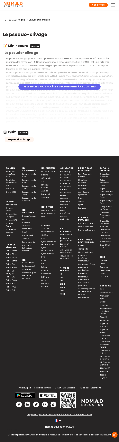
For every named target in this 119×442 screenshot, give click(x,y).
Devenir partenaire (64, 217)
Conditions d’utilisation (89, 435)
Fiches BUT (10, 283)
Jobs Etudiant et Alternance (66, 251)
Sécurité (103, 317)
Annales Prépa (9, 224)
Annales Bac (11, 205)
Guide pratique (104, 275)
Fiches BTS (10, 277)
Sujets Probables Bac (106, 189)
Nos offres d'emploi (42, 388)
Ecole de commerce (65, 200)
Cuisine (81, 245)
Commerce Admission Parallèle (105, 344)
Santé (80, 198)
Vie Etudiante (66, 234)
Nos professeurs (29, 216)
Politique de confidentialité (61, 435)
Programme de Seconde (29, 199)
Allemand (45, 197)
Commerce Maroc (105, 351)
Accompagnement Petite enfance (86, 290)
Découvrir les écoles (65, 194)
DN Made (45, 277)
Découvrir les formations (65, 182)
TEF (61, 280)
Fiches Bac (11, 264)
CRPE (102, 289)
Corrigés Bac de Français (106, 207)
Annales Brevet (9, 209)
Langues (82, 208)
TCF (62, 277)
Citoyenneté (27, 235)
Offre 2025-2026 (48, 210)
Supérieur (104, 267)
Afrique (25, 238)
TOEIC (62, 290)
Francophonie (28, 242)
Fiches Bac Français (11, 272)
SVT (43, 181)
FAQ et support (28, 266)
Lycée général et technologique (48, 243)
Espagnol (45, 194)
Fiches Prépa (11, 280)
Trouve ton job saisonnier (66, 257)
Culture (103, 302)
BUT (43, 263)
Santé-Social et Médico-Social (106, 311)
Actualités (26, 269)
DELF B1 (63, 284)
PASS (43, 280)
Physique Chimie (45, 186)
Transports (83, 249)
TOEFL (62, 294)
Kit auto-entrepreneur (83, 296)
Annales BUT (11, 229)
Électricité (82, 273)
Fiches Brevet (11, 267)
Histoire (44, 175)
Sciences (82, 188)
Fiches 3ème (11, 261)
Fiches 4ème (11, 257)
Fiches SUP (10, 290)
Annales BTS (11, 220)
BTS (43, 257)
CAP (43, 238)
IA (23, 219)
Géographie (46, 178)
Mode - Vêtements (86, 252)
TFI (61, 274)
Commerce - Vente (86, 264)
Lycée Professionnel (47, 249)
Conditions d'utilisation (65, 388)
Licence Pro (46, 274)
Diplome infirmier (45, 285)
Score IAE (104, 371)
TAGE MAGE (105, 368)
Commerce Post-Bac (105, 337)
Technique (104, 320)
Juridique (104, 305)
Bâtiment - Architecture (83, 268)
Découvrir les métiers (65, 188)
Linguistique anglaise (39, 19)
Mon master (105, 241)
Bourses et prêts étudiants (67, 239)
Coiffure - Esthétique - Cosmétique (83, 258)
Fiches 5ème (11, 254)
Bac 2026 (10, 188)
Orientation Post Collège (105, 236)
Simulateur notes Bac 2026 (11, 174)
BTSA (43, 260)
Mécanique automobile (83, 278)
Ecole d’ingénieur (65, 211)
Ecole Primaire (47, 231)
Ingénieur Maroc (104, 331)
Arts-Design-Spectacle (84, 193)
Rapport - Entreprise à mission (27, 248)
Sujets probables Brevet (104, 183)
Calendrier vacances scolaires (104, 224)
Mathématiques (48, 171)
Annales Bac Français (11, 215)
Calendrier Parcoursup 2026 (105, 215)
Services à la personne (84, 284)
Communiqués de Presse (29, 274)
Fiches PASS (11, 287)
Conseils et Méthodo (105, 175)
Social (81, 201)
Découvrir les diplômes (65, 176)
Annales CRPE (9, 234)
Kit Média (26, 278)
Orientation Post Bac (105, 231)
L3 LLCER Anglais (17, 19)
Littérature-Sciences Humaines (83, 183)
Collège (44, 235)
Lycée (102, 263)
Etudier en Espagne (86, 230)
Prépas (44, 267)
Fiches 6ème (11, 251)
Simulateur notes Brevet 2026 (11, 183)
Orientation (27, 228)
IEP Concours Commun (105, 357)
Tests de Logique (103, 376)
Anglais (44, 191)
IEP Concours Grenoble (105, 363)
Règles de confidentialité (90, 388)
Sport (24, 232)
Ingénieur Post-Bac (104, 325)
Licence (44, 270)
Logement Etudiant (64, 245)
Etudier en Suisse (85, 227)
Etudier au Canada (86, 223)
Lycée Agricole (47, 253)
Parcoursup (65, 171)
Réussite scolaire (26, 224)
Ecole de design (64, 205)
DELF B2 (63, 287)
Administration (106, 292)
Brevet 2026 (11, 192)
